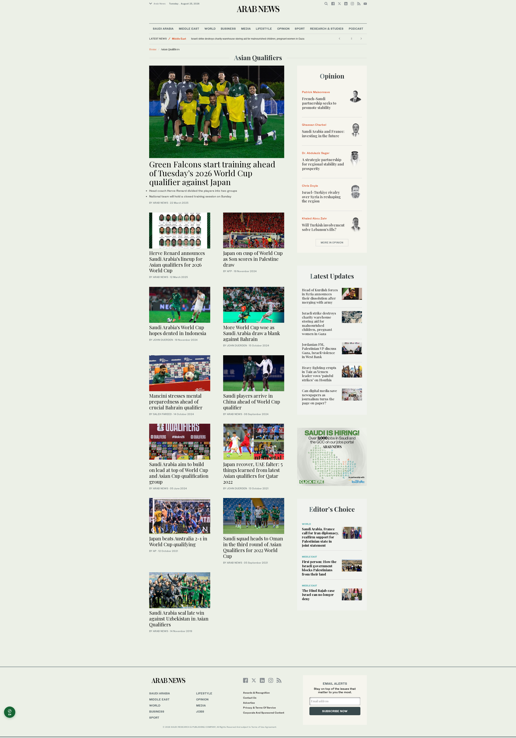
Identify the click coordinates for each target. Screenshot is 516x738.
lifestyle (204, 693)
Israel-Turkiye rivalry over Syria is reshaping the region (321, 196)
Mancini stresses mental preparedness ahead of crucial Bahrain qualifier (176, 401)
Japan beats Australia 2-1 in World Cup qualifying (178, 541)
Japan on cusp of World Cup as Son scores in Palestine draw (253, 259)
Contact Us (249, 697)
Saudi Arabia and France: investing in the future (323, 133)
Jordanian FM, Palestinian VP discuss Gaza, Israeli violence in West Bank (319, 350)
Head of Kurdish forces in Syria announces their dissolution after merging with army (320, 296)
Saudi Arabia (163, 28)
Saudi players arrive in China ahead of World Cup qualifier (251, 401)
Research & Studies (326, 28)
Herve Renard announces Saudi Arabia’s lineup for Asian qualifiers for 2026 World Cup (177, 262)
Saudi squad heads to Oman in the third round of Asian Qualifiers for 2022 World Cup (253, 547)
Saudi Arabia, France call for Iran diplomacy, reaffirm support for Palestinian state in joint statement (320, 537)
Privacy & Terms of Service (259, 707)
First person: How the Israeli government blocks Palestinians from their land (319, 567)
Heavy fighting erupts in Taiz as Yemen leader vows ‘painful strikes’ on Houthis (319, 373)
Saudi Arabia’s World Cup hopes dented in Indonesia (177, 330)
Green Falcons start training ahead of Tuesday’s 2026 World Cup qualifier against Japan (212, 173)
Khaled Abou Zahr (314, 218)
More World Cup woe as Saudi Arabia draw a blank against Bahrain (251, 333)
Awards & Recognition (256, 692)
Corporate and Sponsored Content (263, 712)
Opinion (283, 28)
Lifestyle (264, 28)
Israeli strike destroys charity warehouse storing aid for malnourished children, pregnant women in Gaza (247, 38)
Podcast (356, 28)
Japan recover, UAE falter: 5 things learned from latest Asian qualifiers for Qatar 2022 (253, 473)
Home (153, 49)
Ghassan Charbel (314, 124)
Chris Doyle (310, 185)
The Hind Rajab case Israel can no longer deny (318, 594)
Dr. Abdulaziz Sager (316, 153)
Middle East (189, 28)
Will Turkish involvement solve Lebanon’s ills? (323, 227)
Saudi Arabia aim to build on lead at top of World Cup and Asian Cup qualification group (178, 473)
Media (246, 28)
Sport (300, 28)
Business (228, 28)
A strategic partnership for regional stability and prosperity (323, 164)
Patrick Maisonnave (316, 92)
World (210, 28)
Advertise (249, 702)
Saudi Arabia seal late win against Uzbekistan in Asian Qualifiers (178, 618)
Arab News (159, 3)
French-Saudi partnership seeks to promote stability (319, 103)
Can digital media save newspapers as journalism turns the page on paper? (319, 396)
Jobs (200, 711)
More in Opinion (332, 242)
